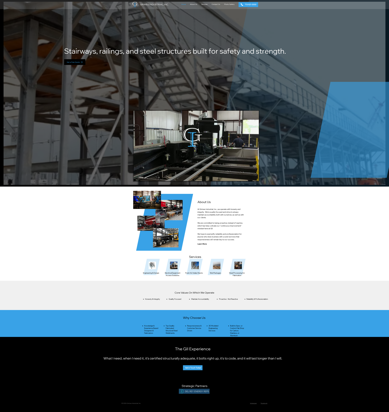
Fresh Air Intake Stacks (194, 273)
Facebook (264, 403)
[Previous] (18, 115)
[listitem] (151, 270)
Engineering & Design (151, 273)
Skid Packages (215, 273)
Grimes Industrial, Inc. (154, 4)
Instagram (253, 403)
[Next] (370, 115)
